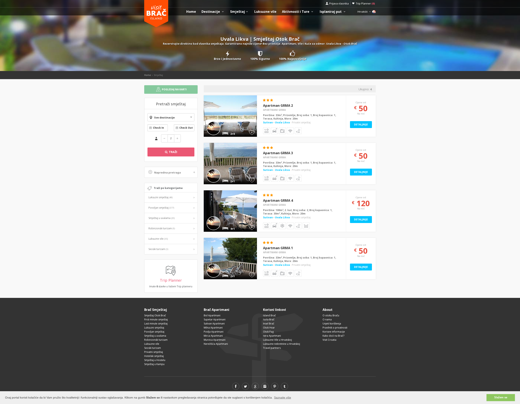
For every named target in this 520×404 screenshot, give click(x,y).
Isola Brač (268, 319)
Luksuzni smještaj (160, 197)
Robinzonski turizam (161, 228)
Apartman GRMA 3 (278, 153)
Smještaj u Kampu (154, 364)
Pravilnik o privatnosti (335, 327)
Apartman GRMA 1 (278, 248)
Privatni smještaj (153, 352)
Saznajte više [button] (282, 397)
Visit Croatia (329, 340)
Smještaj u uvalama (161, 218)
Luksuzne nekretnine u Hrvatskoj (281, 344)
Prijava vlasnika (339, 3)
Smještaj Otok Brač (155, 315)
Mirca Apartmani (213, 335)
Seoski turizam (158, 249)
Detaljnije (361, 124)
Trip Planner (365, 3)
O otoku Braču (331, 315)
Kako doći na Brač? (333, 335)
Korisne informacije (334, 331)
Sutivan (268, 122)
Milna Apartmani (213, 327)
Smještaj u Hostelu (154, 360)
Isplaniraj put (331, 12)
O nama (327, 319)
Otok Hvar (269, 327)
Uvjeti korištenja (332, 323)
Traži (172, 152)
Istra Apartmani (272, 335)
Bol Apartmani (212, 315)
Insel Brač (268, 323)
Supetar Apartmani (214, 319)
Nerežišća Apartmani (216, 344)
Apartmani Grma (274, 110)
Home (191, 12)
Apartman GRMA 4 (278, 200)
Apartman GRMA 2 (278, 105)
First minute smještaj (156, 319)
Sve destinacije (164, 117)
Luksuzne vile (265, 12)
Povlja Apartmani (213, 331)
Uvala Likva (282, 122)
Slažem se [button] (500, 397)
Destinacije (211, 12)
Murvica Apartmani (214, 340)
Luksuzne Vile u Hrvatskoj (277, 340)
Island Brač (269, 315)
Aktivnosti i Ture (296, 12)
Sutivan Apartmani (214, 323)
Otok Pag (268, 331)
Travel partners (272, 348)
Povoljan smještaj (161, 207)
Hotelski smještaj (154, 356)
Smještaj (237, 12)
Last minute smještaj (156, 323)
